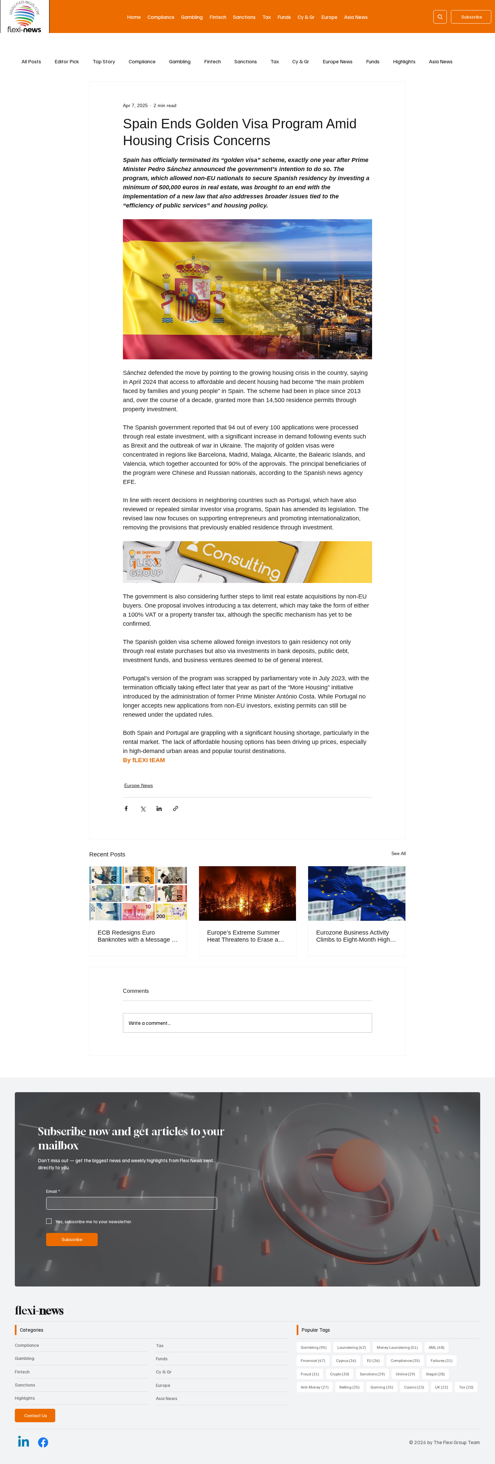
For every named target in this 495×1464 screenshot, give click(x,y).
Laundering (353, 1347)
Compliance (142, 61)
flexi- (39, 1310)
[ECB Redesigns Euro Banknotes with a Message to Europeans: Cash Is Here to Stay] (138, 893)
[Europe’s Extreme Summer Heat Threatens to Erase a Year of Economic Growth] (247, 893)
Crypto (341, 1373)
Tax (274, 61)
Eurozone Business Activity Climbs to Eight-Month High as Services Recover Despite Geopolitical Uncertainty (355, 936)
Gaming (383, 1387)
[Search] (440, 17)
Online (407, 1373)
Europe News (338, 61)
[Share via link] (175, 808)
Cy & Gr (300, 61)
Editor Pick (67, 61)
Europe (163, 1385)
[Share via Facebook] (126, 808)
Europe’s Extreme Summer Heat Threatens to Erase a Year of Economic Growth (243, 936)
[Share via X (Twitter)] (142, 808)
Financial (315, 1360)
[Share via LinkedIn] (159, 808)
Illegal (437, 1373)
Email (53, 1191)
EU (375, 1360)
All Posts (31, 61)
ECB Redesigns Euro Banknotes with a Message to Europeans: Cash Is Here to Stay (137, 936)
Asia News (441, 61)
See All (398, 853)
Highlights (404, 61)
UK (443, 1387)
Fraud (312, 1373)
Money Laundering (399, 1347)
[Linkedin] (23, 1442)
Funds (373, 61)
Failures (444, 1360)
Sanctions (245, 61)
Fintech (212, 61)
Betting (351, 1387)
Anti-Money (317, 1387)
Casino (416, 1387)
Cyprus (348, 1360)
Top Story (104, 61)
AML (439, 1347)
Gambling (180, 61)
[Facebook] (43, 1442)
